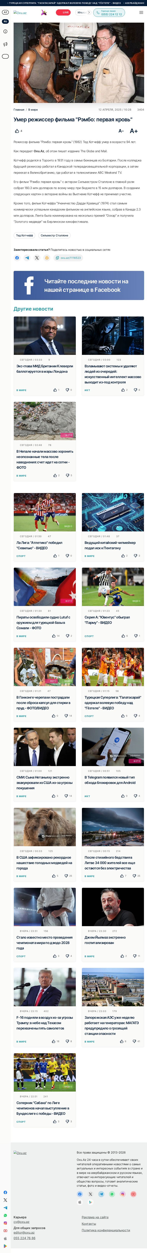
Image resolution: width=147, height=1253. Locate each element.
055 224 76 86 (24, 1238)
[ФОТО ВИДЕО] (45, 666)
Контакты (89, 1224)
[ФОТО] (45, 421)
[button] (89, 12)
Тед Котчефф (24, 235)
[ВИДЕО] (45, 512)
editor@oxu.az (24, 1232)
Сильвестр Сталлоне (54, 235)
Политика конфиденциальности (106, 1230)
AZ (5, 12)
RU (5, 21)
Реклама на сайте (95, 1217)
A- (121, 131)
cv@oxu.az (21, 1222)
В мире (21, 390)
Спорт (21, 556)
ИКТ (87, 390)
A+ (134, 130)
